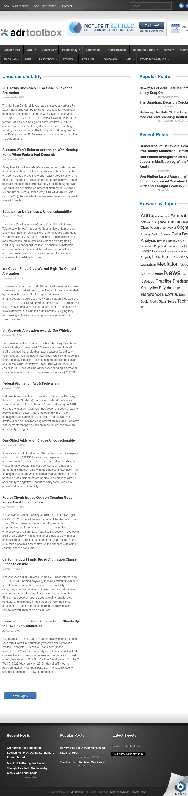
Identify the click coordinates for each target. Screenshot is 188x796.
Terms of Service (119, 791)
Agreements (160, 215)
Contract (166, 234)
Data (176, 233)
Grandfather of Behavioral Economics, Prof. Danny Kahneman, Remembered (30, 752)
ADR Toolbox (76, 791)
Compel (146, 234)
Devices (162, 241)
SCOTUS (171, 294)
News (172, 272)
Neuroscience (152, 273)
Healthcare (158, 251)
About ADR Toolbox (16, 6)
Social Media (149, 301)
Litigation (148, 264)
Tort (143, 306)
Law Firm (161, 256)
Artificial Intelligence (153, 222)
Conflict (156, 234)
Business (173, 221)
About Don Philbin (45, 6)
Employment (176, 245)
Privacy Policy (139, 791)
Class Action (150, 227)
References (152, 294)
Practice (163, 280)
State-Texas (167, 301)
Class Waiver (168, 227)
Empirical (160, 246)
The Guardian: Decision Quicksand (82, 762)
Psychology (169, 287)
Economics (147, 246)
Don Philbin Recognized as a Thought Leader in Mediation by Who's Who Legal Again (27, 768)
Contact (67, 6)
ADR (145, 215)
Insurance (171, 251)
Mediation (168, 263)
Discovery (175, 240)
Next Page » (20, 696)
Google (146, 251)
